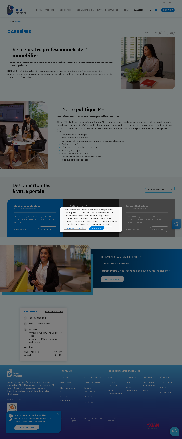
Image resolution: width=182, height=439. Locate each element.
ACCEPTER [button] (96, 228)
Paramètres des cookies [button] (75, 228)
